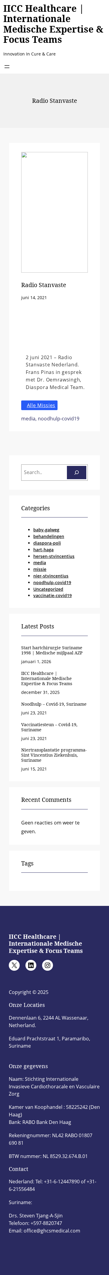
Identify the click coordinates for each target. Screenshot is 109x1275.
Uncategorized (48, 589)
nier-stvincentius (50, 576)
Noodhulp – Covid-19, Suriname (54, 704)
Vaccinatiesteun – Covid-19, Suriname (49, 727)
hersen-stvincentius (53, 556)
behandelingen (48, 536)
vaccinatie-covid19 (52, 595)
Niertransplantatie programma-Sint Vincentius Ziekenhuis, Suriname (54, 755)
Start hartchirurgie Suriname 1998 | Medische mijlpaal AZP (52, 650)
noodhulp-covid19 (58, 418)
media (28, 418)
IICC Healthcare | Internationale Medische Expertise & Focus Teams (53, 24)
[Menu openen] (7, 66)
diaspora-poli (47, 543)
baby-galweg (46, 530)
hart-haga (43, 549)
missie (39, 569)
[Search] (76, 472)
